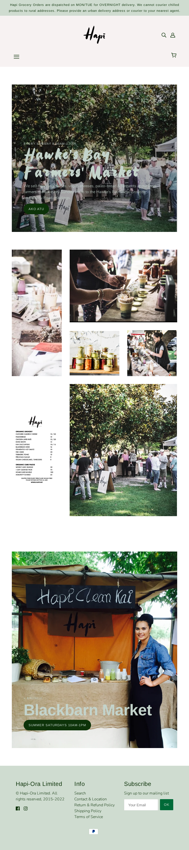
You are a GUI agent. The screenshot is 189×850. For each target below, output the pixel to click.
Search (80, 793)
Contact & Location (90, 799)
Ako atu (36, 209)
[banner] (94, 34)
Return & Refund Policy (94, 805)
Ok (166, 805)
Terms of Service (88, 817)
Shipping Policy (87, 811)
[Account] (172, 35)
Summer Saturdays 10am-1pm (57, 725)
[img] (163, 35)
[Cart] (174, 55)
